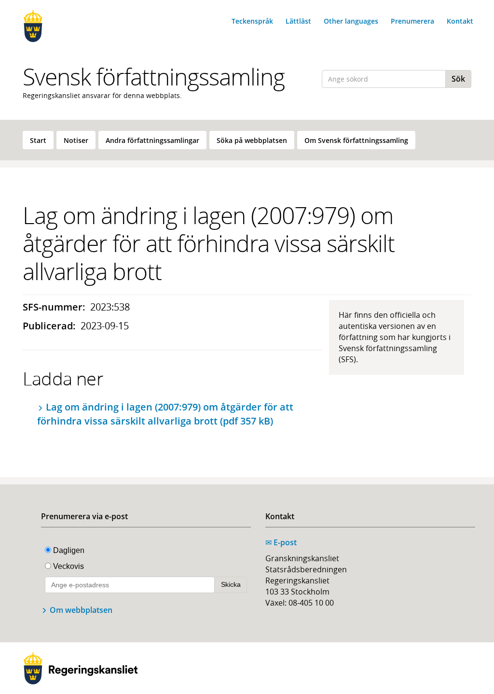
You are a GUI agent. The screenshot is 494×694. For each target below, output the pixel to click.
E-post (281, 542)
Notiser (76, 140)
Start (38, 140)
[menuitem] (38, 140)
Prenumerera (412, 21)
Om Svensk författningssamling (356, 140)
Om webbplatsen (81, 610)
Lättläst (298, 21)
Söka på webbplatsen (252, 140)
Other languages (351, 21)
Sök (458, 78)
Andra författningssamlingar (152, 140)
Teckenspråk (252, 21)
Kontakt (460, 21)
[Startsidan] (73, 26)
